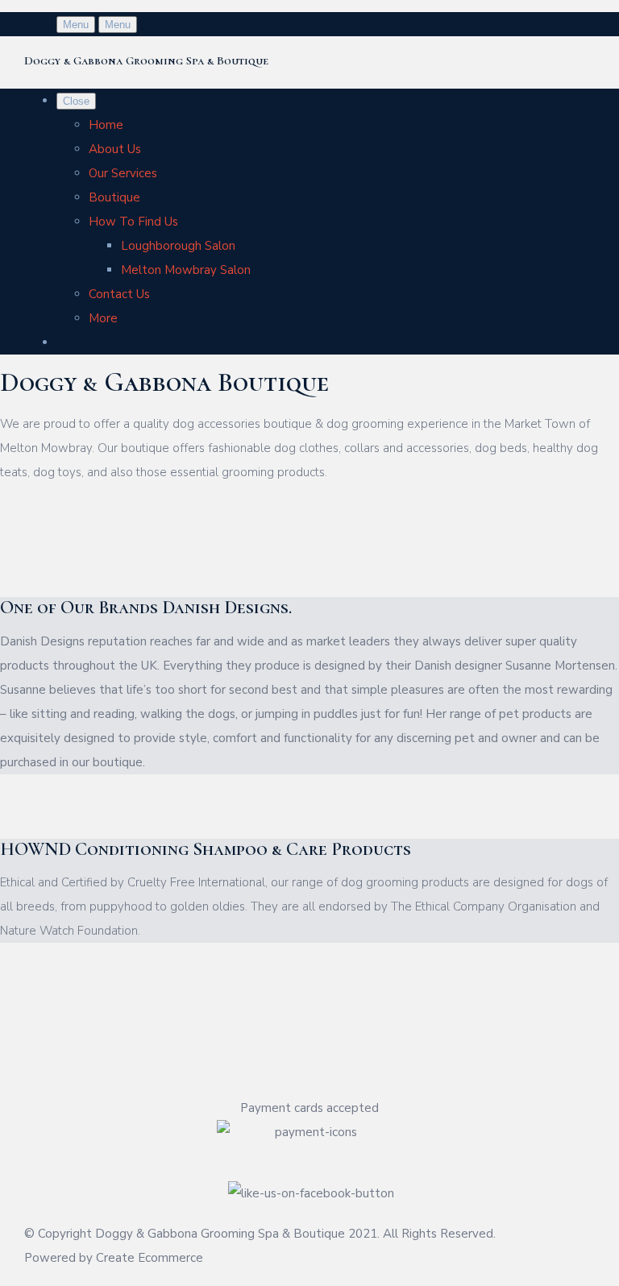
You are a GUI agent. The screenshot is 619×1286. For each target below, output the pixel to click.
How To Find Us (133, 222)
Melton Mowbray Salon (186, 270)
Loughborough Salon (178, 246)
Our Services (123, 173)
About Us (115, 149)
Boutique (114, 197)
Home (106, 125)
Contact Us (119, 294)
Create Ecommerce (149, 1258)
